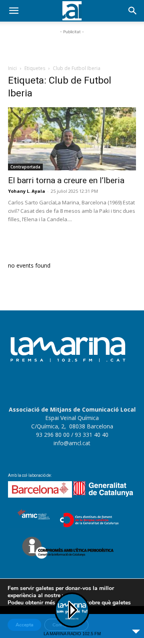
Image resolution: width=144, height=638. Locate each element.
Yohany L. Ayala (26, 191)
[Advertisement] (72, 46)
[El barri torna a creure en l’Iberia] (72, 138)
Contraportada (25, 167)
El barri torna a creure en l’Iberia (66, 180)
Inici (12, 68)
